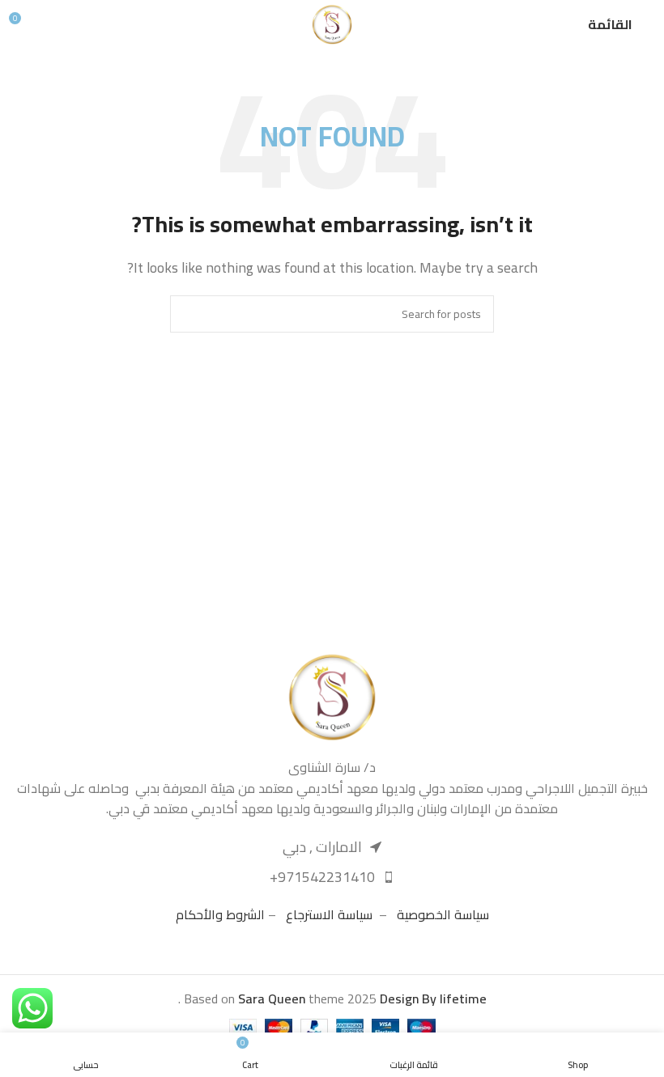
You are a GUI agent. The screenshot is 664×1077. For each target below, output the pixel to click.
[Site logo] (332, 23)
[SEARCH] (188, 314)
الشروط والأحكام (220, 914)
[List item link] (332, 877)
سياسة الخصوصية (443, 914)
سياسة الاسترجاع (329, 914)
